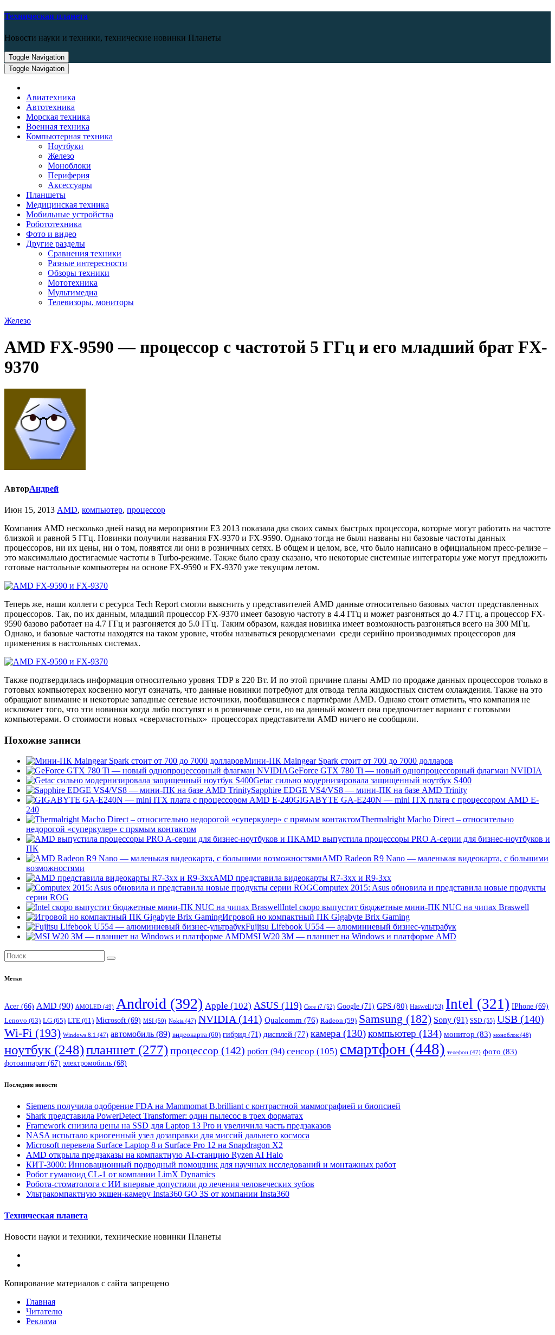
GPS (392, 1006)
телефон (464, 1052)
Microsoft (118, 1020)
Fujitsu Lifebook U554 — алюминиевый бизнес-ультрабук (351, 926)
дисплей (285, 1034)
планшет (127, 1049)
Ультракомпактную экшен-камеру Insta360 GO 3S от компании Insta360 (157, 1193)
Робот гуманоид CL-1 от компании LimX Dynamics (120, 1174)
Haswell (426, 1006)
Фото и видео (51, 233)
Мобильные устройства (69, 214)
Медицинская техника (67, 204)
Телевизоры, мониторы (91, 302)
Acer (19, 1006)
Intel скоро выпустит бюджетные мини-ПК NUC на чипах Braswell (405, 907)
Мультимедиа (73, 292)
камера (338, 1033)
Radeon (338, 1020)
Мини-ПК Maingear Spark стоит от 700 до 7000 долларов (348, 760)
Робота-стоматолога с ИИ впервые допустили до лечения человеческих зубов (170, 1184)
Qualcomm (291, 1020)
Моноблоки (69, 165)
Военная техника (57, 126)
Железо (61, 155)
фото (500, 1051)
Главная (40, 1301)
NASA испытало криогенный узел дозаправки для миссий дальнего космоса (167, 1135)
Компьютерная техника (69, 136)
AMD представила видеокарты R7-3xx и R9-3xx (302, 877)
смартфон (392, 1048)
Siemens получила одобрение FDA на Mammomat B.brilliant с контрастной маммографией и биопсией (213, 1106)
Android (159, 1003)
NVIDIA (230, 1019)
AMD (67, 509)
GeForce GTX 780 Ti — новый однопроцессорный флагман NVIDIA (415, 770)
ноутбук (44, 1049)
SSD (482, 1020)
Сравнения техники (84, 253)
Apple (228, 1006)
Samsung (395, 1019)
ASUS (278, 1005)
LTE (81, 1020)
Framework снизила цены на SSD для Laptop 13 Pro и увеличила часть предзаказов (178, 1125)
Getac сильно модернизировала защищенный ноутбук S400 (362, 780)
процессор (146, 509)
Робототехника (54, 224)
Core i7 (319, 1006)
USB (520, 1019)
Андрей (44, 488)
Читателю (44, 1311)
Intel (477, 1004)
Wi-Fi (32, 1033)
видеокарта (196, 1035)
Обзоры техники (78, 273)
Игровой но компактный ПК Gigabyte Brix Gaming (316, 916)
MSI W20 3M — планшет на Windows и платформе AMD (351, 936)
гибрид (242, 1034)
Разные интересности (87, 263)
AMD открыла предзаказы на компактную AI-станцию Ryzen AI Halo (154, 1154)
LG (54, 1020)
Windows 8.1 (85, 1035)
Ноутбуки (65, 146)
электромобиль (95, 1063)
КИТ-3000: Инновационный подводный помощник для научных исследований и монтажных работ (211, 1164)
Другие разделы (55, 243)
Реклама (41, 1321)
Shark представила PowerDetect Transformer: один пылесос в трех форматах (164, 1115)
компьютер (102, 509)
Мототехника (73, 282)
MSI (154, 1020)
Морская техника (58, 116)
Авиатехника (50, 97)
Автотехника (50, 107)
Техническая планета (46, 16)
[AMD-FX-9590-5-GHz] (56, 661)
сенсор (312, 1051)
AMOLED (94, 1006)
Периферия (68, 175)
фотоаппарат (32, 1063)
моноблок (512, 1034)
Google (356, 1006)
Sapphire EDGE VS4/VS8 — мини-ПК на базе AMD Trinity (359, 790)
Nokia (182, 1021)
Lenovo (22, 1020)
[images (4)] (56, 585)
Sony (451, 1019)
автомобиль (140, 1034)
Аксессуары (70, 185)
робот (266, 1051)
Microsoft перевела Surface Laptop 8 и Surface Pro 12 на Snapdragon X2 (154, 1145)
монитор (467, 1034)
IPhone (530, 1006)
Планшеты (46, 194)
